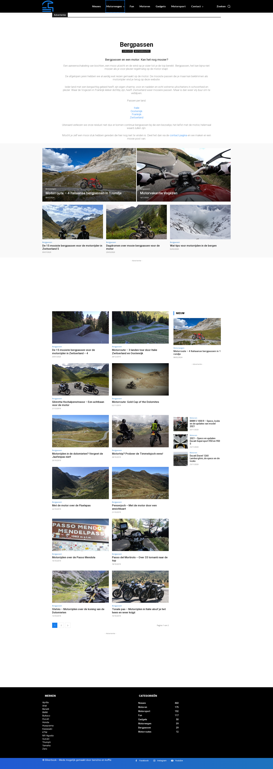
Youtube (179, 760)
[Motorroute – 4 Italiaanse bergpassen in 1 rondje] (89, 175)
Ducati (45, 719)
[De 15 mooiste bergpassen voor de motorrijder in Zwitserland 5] (72, 222)
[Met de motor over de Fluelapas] (80, 483)
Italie (136, 107)
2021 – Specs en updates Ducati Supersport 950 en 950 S (205, 441)
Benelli (45, 709)
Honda (45, 722)
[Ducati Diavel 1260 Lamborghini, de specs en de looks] (180, 459)
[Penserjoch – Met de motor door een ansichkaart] (140, 483)
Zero (44, 748)
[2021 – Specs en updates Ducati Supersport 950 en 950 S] (180, 441)
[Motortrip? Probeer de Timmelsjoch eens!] (140, 431)
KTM (44, 732)
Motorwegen (51, 189)
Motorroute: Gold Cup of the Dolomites (135, 401)
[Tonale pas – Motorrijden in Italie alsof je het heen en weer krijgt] (140, 587)
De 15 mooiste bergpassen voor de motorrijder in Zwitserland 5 (72, 247)
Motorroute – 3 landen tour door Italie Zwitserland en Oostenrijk (134, 351)
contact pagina (178, 135)
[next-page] (67, 625)
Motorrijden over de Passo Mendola (73, 557)
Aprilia (45, 702)
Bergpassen (145, 189)
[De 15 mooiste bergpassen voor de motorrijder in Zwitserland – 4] (80, 327)
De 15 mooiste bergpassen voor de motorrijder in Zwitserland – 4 (73, 351)
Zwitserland (136, 117)
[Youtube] (172, 760)
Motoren (193, 418)
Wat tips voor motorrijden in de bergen (193, 245)
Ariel (44, 705)
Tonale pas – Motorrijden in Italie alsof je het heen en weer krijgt (139, 611)
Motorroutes (142, 51)
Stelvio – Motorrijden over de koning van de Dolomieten (78, 611)
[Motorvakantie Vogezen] (184, 175)
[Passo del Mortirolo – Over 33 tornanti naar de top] (140, 535)
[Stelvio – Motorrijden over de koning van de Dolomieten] (80, 587)
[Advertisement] (109, 28)
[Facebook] (136, 760)
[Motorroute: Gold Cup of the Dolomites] (140, 379)
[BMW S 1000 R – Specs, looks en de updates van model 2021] (180, 424)
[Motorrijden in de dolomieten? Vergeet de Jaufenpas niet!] (80, 431)
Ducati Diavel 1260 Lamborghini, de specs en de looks (205, 458)
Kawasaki (47, 728)
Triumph (46, 742)
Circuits (127, 51)
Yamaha (46, 745)
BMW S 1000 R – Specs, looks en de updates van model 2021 (205, 424)
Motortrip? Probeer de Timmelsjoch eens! (137, 453)
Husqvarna (48, 725)
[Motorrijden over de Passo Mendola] (80, 535)
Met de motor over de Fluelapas (71, 505)
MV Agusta (48, 735)
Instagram (162, 760)
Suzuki (45, 738)
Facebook (144, 760)
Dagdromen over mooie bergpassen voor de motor (133, 247)
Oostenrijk (136, 111)
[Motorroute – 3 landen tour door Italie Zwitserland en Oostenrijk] (140, 327)
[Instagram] (154, 760)
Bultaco (46, 715)
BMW (45, 712)
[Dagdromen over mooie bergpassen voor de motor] (136, 222)
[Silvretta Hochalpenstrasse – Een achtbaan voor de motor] (80, 379)
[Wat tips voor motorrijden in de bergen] (200, 222)
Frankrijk (136, 114)
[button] (224, 6)
